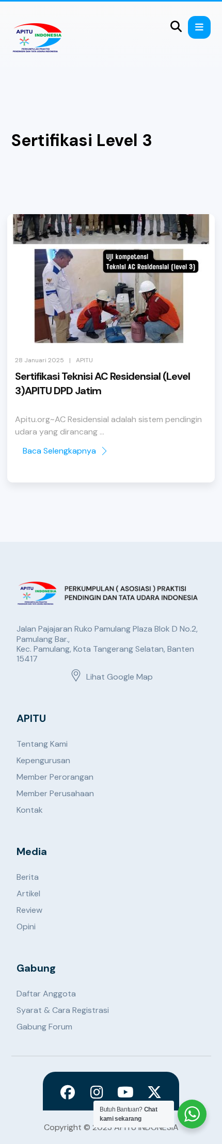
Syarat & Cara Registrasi (63, 1010)
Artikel (28, 893)
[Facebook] (67, 1092)
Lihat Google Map (119, 676)
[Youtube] (125, 1092)
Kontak (30, 809)
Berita (28, 877)
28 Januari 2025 (39, 360)
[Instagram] (96, 1092)
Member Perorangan (55, 776)
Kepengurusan (43, 760)
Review (29, 910)
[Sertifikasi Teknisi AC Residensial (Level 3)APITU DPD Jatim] (111, 278)
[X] (154, 1092)
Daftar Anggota (46, 993)
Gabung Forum (44, 1026)
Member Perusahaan (55, 793)
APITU (84, 360)
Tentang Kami (42, 743)
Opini (26, 926)
